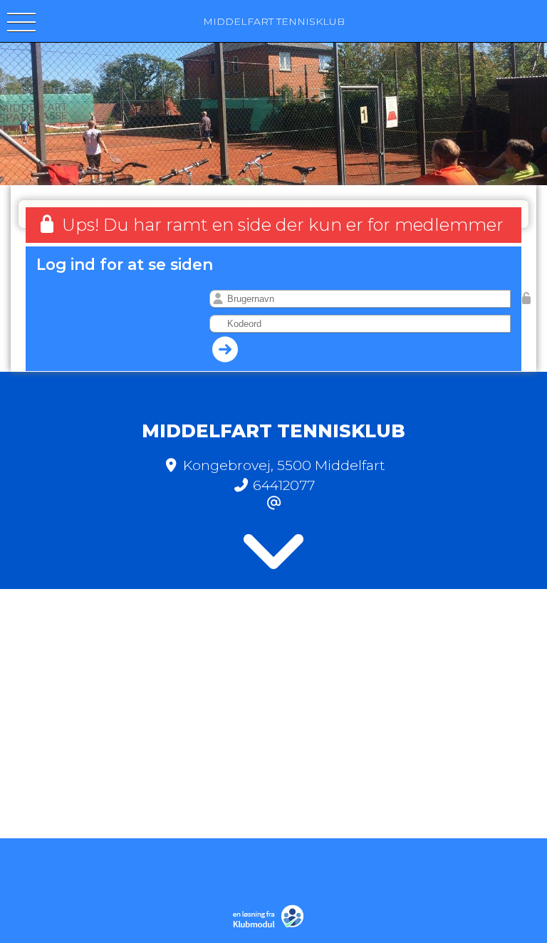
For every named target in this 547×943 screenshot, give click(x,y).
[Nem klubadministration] (272, 926)
